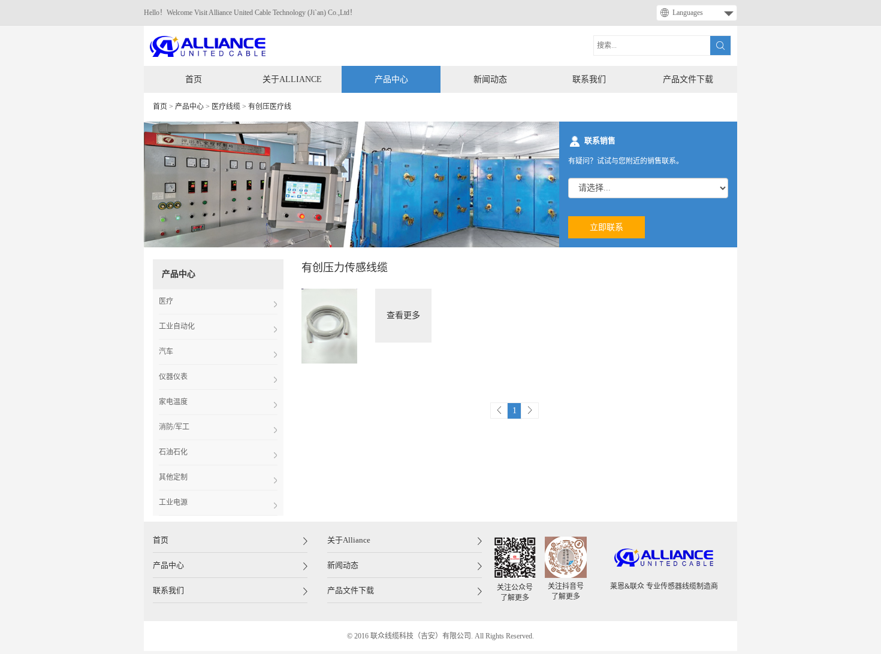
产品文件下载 (688, 79)
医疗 (166, 301)
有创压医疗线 (269, 106)
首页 (193, 79)
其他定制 (173, 477)
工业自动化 (177, 326)
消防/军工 (174, 427)
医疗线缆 (226, 106)
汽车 (166, 351)
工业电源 (173, 502)
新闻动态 (490, 79)
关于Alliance (292, 79)
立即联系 (606, 227)
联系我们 (589, 79)
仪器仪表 (173, 377)
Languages (687, 12)
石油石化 (173, 452)
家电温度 (173, 402)
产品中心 (391, 79)
